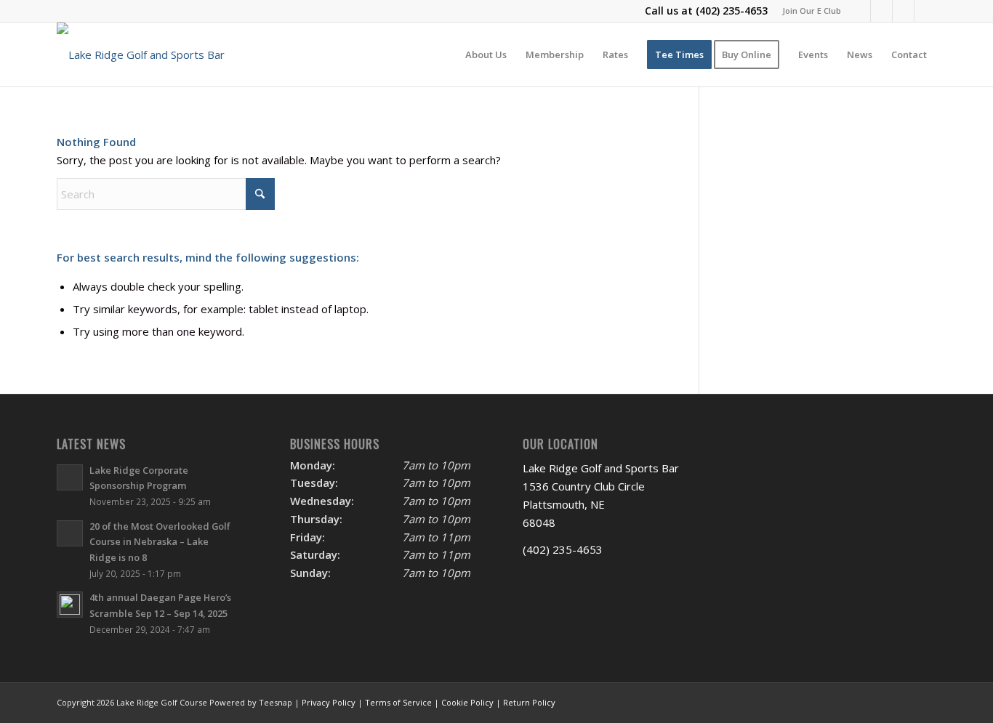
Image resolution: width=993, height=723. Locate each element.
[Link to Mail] (903, 11)
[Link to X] (881, 11)
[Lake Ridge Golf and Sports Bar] (141, 54)
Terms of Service (398, 702)
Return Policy (529, 702)
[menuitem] (808, 11)
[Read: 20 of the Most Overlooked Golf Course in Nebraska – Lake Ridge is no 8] (70, 533)
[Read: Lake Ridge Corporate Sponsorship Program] (70, 477)
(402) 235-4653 (732, 10)
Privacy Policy (328, 702)
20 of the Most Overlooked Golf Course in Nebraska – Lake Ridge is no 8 (159, 542)
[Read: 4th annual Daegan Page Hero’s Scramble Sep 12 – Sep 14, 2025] (70, 604)
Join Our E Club (811, 10)
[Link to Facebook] (859, 11)
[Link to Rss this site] (925, 11)
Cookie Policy (467, 702)
